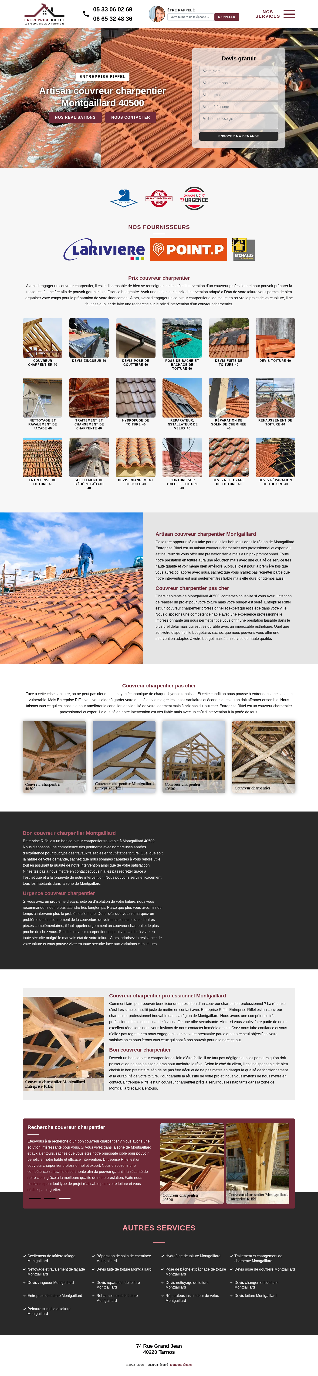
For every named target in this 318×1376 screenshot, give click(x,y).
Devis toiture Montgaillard (255, 1296)
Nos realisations (75, 117)
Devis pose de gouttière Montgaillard (264, 1269)
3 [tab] (65, 1198)
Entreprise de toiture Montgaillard (54, 1296)
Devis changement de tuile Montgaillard (256, 1285)
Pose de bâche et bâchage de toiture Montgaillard (196, 1271)
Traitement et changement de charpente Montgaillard (258, 1258)
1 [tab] (35, 1198)
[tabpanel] (93, 1160)
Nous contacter (130, 117)
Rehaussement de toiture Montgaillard (117, 1298)
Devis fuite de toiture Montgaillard (124, 1269)
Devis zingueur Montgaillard (50, 1283)
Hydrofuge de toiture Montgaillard (193, 1256)
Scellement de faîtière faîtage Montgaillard (51, 1258)
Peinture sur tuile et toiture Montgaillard (49, 1311)
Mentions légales (181, 1364)
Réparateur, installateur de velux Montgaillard (192, 1298)
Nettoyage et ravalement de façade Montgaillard (56, 1271)
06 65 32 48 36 (112, 18)
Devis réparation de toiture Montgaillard (118, 1285)
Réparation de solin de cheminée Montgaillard (123, 1258)
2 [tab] (50, 1198)
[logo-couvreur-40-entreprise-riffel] (44, 14)
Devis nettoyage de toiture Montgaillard (187, 1285)
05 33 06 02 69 (112, 9)
